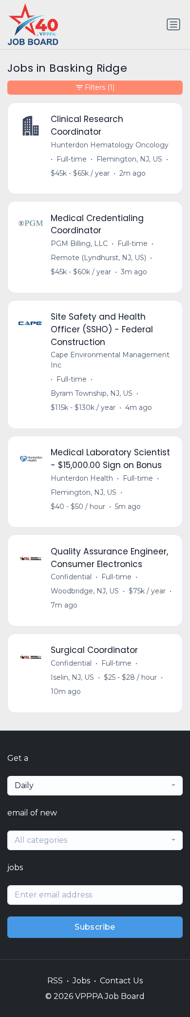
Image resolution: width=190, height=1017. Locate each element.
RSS (55, 980)
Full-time (72, 159)
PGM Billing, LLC (79, 243)
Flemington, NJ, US (129, 159)
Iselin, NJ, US (72, 677)
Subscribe (95, 927)
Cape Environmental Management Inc (110, 359)
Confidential (71, 576)
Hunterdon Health (82, 478)
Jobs (81, 980)
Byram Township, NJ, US (92, 393)
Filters (99, 87)
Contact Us (121, 980)
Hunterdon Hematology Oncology (110, 145)
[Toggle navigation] (173, 24)
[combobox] (95, 785)
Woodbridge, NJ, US (85, 591)
